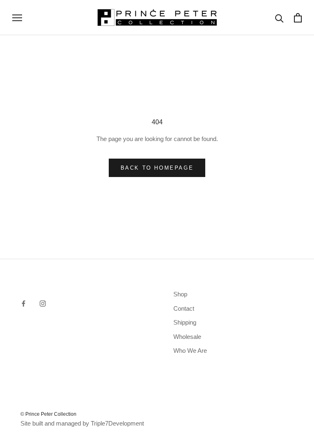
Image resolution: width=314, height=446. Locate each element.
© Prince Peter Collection (48, 414)
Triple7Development (117, 423)
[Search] (279, 17)
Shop (180, 294)
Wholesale (187, 336)
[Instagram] (43, 303)
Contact (183, 308)
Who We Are (190, 350)
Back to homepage (157, 168)
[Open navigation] (17, 17)
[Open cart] (298, 17)
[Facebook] (23, 303)
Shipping (184, 322)
